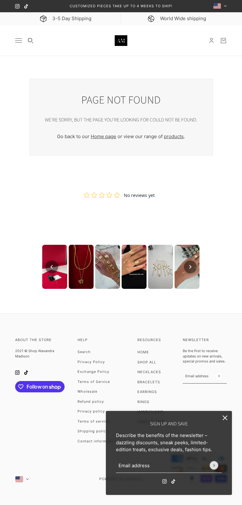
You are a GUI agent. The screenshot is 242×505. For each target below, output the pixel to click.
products (174, 136)
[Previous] (51, 267)
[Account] (211, 40)
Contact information (97, 441)
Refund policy (91, 401)
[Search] (30, 40)
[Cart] (223, 40)
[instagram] (17, 6)
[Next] (190, 267)
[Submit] (214, 465)
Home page (103, 136)
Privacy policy (91, 411)
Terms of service (94, 421)
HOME (143, 352)
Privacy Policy (91, 362)
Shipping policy (93, 431)
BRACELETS (148, 382)
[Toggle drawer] (18, 40)
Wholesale (87, 391)
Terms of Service (94, 381)
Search (84, 352)
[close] (225, 418)
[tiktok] (26, 6)
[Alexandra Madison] (121, 40)
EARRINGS (147, 392)
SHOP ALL (146, 362)
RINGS (143, 402)
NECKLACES (149, 372)
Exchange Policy (93, 371)
